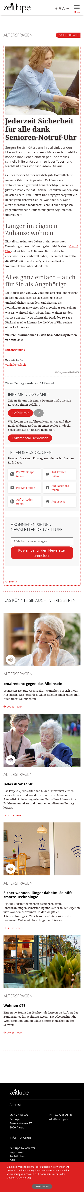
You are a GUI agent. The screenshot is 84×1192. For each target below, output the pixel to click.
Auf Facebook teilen (60, 488)
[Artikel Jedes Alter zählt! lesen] (42, 740)
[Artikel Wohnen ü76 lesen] (42, 961)
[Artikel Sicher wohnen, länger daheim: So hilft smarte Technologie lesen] (42, 848)
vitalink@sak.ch (15, 364)
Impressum (17, 1152)
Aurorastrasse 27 (21, 1123)
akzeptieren (42, 1186)
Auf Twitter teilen (59, 474)
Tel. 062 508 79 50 (60, 1115)
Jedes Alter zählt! (19, 784)
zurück (13, 582)
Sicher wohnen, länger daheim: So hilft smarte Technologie (38, 894)
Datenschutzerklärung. (19, 1177)
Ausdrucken (59, 501)
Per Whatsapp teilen (25, 474)
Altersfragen (18, 35)
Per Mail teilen (25, 488)
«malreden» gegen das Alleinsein (33, 683)
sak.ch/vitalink (15, 350)
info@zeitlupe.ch (59, 1119)
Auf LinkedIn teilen (24, 501)
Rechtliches (17, 1156)
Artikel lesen (14, 706)
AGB (12, 1160)
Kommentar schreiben (30, 438)
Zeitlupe (17, 8)
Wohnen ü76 (14, 1005)
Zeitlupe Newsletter (22, 1148)
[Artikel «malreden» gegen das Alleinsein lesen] (42, 639)
